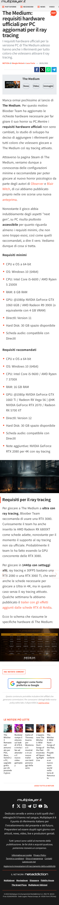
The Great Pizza (19, 884)
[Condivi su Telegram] (54, 69)
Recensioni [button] (28, 7)
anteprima (9, 199)
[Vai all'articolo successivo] (3, 574)
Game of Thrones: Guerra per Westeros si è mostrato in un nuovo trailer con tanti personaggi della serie (29, 751)
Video (51, 7)
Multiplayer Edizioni (37, 884)
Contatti (48, 858)
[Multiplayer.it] (13, 1)
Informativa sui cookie (22, 855)
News (26, 86)
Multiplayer (9, 880)
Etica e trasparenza (34, 858)
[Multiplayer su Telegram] (29, 806)
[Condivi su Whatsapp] (48, 69)
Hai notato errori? (14, 671)
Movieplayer (22, 880)
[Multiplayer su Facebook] (13, 806)
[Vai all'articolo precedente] (56, 574)
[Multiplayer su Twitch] (35, 806)
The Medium (31, 79)
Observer (37, 183)
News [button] (42, 7)
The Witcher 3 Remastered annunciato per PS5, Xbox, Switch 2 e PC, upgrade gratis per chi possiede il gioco (8, 753)
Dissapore (34, 880)
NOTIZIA (5, 63)
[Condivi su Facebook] (36, 69)
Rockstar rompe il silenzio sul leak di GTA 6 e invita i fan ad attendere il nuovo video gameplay (18, 750)
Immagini (48, 86)
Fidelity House (47, 880)
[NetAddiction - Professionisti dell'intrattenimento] (36, 874)
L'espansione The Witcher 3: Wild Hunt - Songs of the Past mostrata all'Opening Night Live (40, 747)
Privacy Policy (39, 855)
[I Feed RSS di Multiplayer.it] (46, 806)
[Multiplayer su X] (18, 806)
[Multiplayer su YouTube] (40, 806)
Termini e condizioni (15, 858)
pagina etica (43, 702)
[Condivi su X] (42, 69)
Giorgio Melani (18, 63)
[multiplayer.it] (29, 799)
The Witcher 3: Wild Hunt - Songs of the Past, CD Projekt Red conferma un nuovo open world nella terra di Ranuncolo (51, 756)
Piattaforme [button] (10, 7)
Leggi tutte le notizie (44, 786)
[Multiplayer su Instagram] (24, 806)
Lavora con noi (29, 861)
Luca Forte (31, 63)
